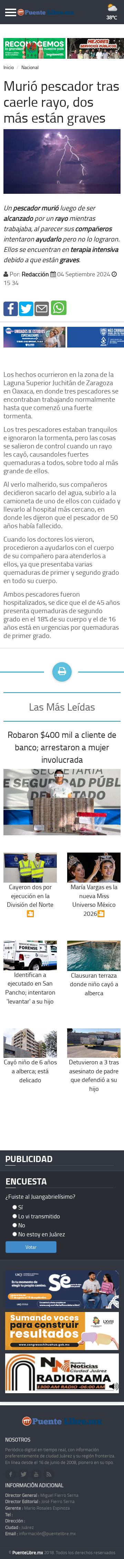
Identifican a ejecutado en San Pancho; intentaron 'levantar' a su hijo (30, 987)
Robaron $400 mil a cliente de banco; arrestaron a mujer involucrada (62, 747)
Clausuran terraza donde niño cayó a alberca (94, 984)
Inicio (8, 67)
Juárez (19, 1527)
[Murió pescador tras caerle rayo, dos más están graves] (10, 308)
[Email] (41, 308)
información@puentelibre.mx (40, 1533)
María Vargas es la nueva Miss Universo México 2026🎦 (94, 900)
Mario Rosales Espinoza (37, 1508)
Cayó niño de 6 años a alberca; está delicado (30, 1071)
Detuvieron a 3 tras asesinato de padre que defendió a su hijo (94, 1075)
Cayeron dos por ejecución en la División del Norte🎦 (30, 900)
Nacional (30, 67)
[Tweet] (26, 308)
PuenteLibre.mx (28, 1552)
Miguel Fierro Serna (42, 1495)
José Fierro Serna (40, 1501)
